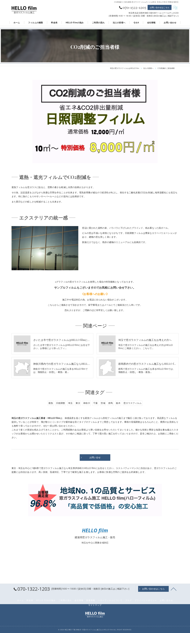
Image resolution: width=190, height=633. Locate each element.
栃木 (118, 403)
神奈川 (86, 403)
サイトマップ (95, 605)
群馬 (110, 403)
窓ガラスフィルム (133, 403)
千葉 (95, 403)
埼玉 (70, 403)
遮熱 (50, 403)
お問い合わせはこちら (159, 7)
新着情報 (90, 600)
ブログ (128, 600)
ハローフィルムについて (110, 600)
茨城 (103, 403)
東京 (78, 403)
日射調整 (60, 403)
